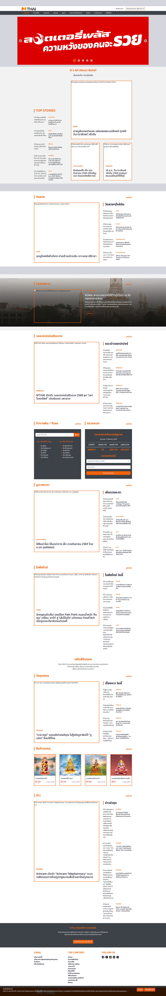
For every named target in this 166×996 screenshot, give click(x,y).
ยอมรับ (140, 989)
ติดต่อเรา (37, 962)
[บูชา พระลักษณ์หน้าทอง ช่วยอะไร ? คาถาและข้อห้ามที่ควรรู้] (108, 722)
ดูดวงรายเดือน (78, 166)
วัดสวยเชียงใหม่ (73, 959)
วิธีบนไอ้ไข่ (71, 971)
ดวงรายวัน (71, 966)
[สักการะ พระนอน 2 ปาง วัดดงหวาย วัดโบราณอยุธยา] (108, 256)
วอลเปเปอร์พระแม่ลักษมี (76, 978)
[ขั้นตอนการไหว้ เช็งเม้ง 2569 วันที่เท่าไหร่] (40, 146)
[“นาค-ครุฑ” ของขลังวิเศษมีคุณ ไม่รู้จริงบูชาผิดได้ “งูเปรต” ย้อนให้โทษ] (66, 704)
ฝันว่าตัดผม (66, 453)
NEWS (75, 126)
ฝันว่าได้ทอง (44, 457)
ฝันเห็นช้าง (66, 450)
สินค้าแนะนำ (119, 9)
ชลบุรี (38, 251)
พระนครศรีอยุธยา (120, 252)
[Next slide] (145, 40)
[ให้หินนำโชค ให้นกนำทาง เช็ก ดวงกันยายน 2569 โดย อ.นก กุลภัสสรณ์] (66, 513)
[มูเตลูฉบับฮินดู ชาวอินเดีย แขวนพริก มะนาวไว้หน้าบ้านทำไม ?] (108, 709)
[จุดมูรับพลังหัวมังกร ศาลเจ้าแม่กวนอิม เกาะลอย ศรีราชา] (66, 225)
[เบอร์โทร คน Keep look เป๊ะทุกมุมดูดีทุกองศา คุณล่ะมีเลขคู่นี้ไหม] (108, 537)
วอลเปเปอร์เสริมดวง (76, 13)
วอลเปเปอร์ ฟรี (72, 980)
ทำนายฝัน (36, 13)
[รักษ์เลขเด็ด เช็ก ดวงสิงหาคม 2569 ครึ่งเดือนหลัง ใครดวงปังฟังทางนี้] (108, 521)
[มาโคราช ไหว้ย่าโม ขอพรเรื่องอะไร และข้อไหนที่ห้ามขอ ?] (40, 120)
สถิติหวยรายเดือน (74, 964)
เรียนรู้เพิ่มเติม (149, 989)
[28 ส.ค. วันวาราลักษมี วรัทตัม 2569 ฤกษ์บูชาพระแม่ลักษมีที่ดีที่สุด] (118, 153)
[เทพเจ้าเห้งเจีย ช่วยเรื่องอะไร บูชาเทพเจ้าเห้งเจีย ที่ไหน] (40, 133)
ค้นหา (76, 435)
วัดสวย (88, 13)
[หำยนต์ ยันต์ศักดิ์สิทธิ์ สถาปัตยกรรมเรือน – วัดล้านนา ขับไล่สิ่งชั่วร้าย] (108, 736)
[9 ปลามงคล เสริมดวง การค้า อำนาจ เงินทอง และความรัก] (108, 598)
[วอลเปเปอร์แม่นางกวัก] (95, 765)
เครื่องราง (118, 690)
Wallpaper (40, 391)
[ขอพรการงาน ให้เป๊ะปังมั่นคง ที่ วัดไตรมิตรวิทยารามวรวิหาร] (108, 243)
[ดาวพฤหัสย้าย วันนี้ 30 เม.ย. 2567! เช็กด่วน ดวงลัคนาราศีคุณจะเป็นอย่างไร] (40, 175)
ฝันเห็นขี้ (43, 453)
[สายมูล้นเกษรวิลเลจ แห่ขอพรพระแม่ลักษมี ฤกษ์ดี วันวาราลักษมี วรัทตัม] (83, 63)
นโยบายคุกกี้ (38, 957)
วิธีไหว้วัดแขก (72, 975)
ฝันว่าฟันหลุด (67, 455)
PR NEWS (51, 156)
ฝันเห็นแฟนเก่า (67, 446)
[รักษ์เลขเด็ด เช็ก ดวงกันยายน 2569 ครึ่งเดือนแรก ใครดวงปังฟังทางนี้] (85, 153)
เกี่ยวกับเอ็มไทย (39, 964)
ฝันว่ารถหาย (44, 455)
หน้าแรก (26, 13)
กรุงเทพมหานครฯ (120, 239)
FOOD (38, 610)
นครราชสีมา (51, 117)
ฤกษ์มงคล (109, 166)
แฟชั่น (117, 625)
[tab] (74, 60)
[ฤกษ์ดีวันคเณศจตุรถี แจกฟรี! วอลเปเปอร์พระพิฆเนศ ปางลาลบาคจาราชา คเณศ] (108, 356)
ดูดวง (49, 131)
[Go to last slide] (20, 40)
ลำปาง (117, 211)
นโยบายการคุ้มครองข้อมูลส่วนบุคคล (46, 959)
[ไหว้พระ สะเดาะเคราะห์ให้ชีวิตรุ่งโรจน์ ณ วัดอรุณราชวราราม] (57, 306)
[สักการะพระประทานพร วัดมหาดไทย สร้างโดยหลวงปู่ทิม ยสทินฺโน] (108, 229)
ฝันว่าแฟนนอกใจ (68, 457)
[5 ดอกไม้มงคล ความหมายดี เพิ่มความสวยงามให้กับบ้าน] (108, 585)
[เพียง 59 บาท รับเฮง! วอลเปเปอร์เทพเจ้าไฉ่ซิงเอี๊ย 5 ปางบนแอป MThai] (108, 391)
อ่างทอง (118, 224)
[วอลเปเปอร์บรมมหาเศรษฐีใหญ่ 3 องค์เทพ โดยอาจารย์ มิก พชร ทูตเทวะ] (108, 408)
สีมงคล (70, 982)
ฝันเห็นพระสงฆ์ (67, 448)
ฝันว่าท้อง (44, 450)
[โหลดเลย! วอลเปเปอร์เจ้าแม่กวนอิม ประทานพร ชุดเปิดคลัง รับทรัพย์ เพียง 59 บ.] (108, 374)
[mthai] (29, 8)
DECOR (118, 581)
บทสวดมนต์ (98, 13)
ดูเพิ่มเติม (129, 197)
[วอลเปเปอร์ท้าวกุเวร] (70, 765)
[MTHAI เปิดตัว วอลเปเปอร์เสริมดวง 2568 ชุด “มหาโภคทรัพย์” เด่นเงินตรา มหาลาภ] (66, 365)
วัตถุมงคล (39, 730)
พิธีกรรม (50, 144)
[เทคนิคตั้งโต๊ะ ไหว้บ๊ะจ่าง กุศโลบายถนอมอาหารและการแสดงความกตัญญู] (108, 613)
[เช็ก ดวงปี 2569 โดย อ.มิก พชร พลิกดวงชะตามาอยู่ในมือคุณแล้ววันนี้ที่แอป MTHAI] (40, 160)
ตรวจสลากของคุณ (108, 473)
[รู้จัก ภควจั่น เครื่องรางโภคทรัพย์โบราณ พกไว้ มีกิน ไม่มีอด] (108, 694)
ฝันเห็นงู (43, 446)
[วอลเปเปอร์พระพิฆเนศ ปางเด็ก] (121, 765)
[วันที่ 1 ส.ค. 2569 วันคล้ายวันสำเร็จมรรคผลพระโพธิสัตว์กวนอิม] (108, 552)
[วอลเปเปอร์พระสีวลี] (44, 765)
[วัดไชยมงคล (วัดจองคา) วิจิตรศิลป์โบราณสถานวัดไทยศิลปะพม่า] (108, 214)
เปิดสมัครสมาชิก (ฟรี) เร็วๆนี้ (83, 942)
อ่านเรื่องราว (90, 313)
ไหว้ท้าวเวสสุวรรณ (74, 973)
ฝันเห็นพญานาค (46, 448)
